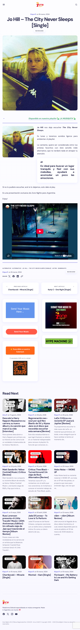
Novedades (39, 31)
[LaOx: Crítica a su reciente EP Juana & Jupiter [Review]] (66, 405)
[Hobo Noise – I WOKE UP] (66, 456)
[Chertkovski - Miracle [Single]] (20, 288)
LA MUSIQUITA (66, 118)
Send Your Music (21, 332)
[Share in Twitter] (9, 276)
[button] (3, 4)
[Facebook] (4, 614)
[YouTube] (16, 614)
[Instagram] (12, 614)
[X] (8, 614)
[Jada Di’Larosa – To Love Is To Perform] (40, 502)
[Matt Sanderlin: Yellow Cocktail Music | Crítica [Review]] (14, 456)
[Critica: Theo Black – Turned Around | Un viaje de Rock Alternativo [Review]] (40, 456)
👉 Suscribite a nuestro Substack (20, 350)
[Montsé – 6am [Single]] (40, 562)
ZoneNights (62, 268)
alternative (6, 268)
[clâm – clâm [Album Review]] (66, 502)
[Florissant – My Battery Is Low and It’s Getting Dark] (66, 562)
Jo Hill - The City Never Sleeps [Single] (36, 268)
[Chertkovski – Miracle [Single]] (14, 562)
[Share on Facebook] (13, 276)
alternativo (16, 268)
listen (54, 268)
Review (34, 405)
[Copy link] (22, 276)
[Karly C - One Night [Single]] (59, 288)
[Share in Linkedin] (18, 276)
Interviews (10, 402)
